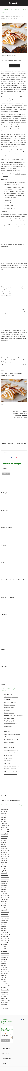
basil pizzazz (7, 699)
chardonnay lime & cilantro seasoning (13, 715)
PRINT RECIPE (14, 65)
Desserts (3, 545)
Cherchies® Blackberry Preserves (12, 195)
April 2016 (3, 840)
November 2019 (5, 916)
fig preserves (7, 731)
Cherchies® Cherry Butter (14, 189)
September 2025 (5, 1000)
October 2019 (4, 914)
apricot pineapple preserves (11, 697)
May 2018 (3, 889)
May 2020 (3, 926)
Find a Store (4, 796)
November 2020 (5, 938)
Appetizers (4, 510)
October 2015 (4, 828)
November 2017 (5, 877)
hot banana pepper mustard (11, 739)
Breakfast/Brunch (6, 528)
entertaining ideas (20, 166)
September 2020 (5, 934)
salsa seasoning (8, 763)
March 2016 (4, 838)
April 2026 (3, 1006)
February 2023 (4, 973)
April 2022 (3, 961)
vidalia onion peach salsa (10, 774)
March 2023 (4, 975)
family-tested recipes (9, 166)
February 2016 (4, 836)
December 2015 (5, 832)
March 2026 (4, 1004)
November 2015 (5, 830)
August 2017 (4, 873)
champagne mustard (9, 713)
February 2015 (4, 811)
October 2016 (4, 852)
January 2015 (4, 809)
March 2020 (4, 922)
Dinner (3, 562)
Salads (3, 649)
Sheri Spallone (5, 18)
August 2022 (4, 967)
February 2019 (4, 899)
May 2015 (3, 817)
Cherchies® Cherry (22, 263)
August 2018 (4, 893)
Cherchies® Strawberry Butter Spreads (14, 191)
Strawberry (3, 265)
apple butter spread (9, 694)
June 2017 (3, 869)
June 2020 (3, 928)
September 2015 (5, 825)
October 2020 (4, 936)
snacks (22, 16)
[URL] (14, 457)
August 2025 (4, 998)
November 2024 (5, 990)
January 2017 (4, 858)
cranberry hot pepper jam (10, 723)
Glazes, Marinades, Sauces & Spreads (12, 580)
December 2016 (5, 856)
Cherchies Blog (14, 3)
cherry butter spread (9, 718)
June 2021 (3, 949)
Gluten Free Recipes (7, 597)
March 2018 (4, 885)
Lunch (3, 632)
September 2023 (5, 986)
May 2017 (3, 867)
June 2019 (3, 908)
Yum (2, 405)
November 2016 (5, 854)
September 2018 (5, 895)
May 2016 (3, 842)
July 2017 (3, 871)
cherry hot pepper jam (9, 721)
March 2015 (4, 813)
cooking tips (6, 168)
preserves (17, 152)
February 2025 (4, 994)
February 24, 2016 (5, 16)
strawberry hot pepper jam (10, 771)
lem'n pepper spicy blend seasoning (13, 745)
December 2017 (5, 879)
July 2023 (3, 982)
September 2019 (5, 912)
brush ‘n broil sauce (9, 707)
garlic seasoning (8, 737)
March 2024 (4, 988)
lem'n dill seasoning (9, 742)
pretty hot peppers (8, 758)
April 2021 (3, 947)
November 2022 (5, 971)
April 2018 (3, 887)
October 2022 (4, 969)
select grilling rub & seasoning (11, 766)
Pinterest (5, 176)
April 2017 (3, 864)
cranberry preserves (9, 729)
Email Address (14, 468)
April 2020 (3, 924)
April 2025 (3, 996)
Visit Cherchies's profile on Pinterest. (10, 800)
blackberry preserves (9, 705)
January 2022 (4, 957)
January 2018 (4, 881)
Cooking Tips (5, 493)
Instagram (23, 174)
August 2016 (4, 848)
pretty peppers (7, 760)
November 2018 (5, 897)
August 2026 (4, 1008)
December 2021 (5, 955)
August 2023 (4, 984)
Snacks (3, 684)
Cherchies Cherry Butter (17, 125)
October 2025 (4, 1002)
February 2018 (4, 883)
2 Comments (13, 18)
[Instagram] (17, 457)
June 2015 (3, 819)
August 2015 (4, 823)
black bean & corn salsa (10, 702)
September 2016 (5, 850)
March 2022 (4, 959)
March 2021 (4, 945)
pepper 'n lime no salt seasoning (12, 753)
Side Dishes (4, 667)
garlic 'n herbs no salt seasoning (12, 734)
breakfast (13, 16)
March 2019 (4, 901)
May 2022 (3, 963)
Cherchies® (8, 170)
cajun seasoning (8, 710)
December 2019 (5, 918)
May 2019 (3, 906)
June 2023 (3, 979)
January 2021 (4, 943)
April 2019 (3, 904)
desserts (18, 16)
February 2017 (4, 860)
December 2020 (5, 940)
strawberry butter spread (10, 768)
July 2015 (3, 821)
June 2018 (3, 891)
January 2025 (4, 992)
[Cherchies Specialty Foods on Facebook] (11, 457)
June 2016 (3, 844)
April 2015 (3, 815)
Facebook (17, 174)
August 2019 (4, 910)
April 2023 (3, 977)
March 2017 (4, 862)
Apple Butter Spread (13, 265)
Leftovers (4, 614)
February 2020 (5, 920)
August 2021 (4, 951)
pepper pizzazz (8, 755)
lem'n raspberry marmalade (11, 750)
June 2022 (3, 965)
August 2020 (4, 932)
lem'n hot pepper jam (9, 747)
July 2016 (3, 846)
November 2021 (5, 953)
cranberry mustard (8, 726)
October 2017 (4, 875)
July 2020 (3, 930)
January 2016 (4, 834)
